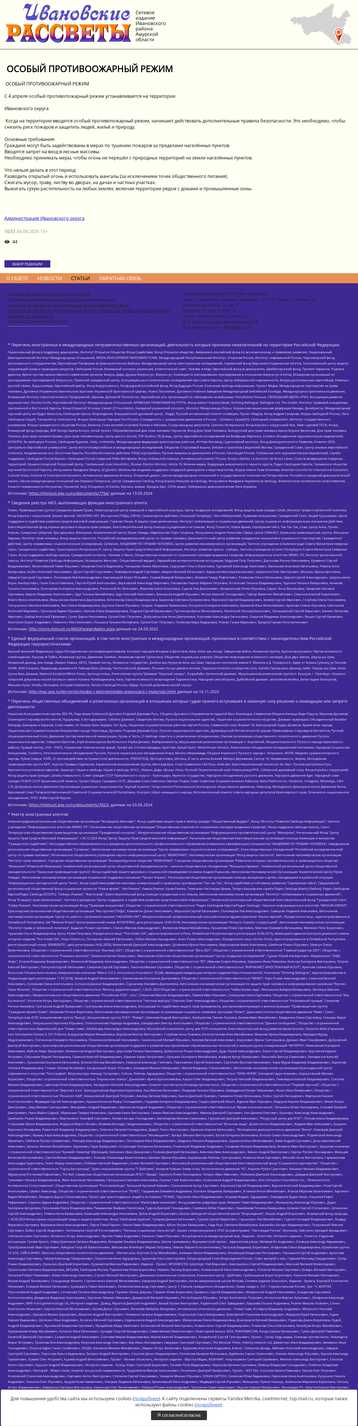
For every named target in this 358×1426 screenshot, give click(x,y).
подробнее (146, 1398)
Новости (49, 278)
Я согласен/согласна (179, 1415)
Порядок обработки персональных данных (49, 293)
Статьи (80, 278)
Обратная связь (120, 278)
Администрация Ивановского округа (44, 218)
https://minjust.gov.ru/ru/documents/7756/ (69, 493)
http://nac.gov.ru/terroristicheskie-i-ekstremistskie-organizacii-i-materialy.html (102, 691)
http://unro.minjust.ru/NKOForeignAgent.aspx (72, 628)
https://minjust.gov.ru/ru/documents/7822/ (69, 804)
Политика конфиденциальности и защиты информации (62, 299)
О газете (17, 278)
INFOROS (232, 327)
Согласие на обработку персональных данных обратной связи (68, 305)
